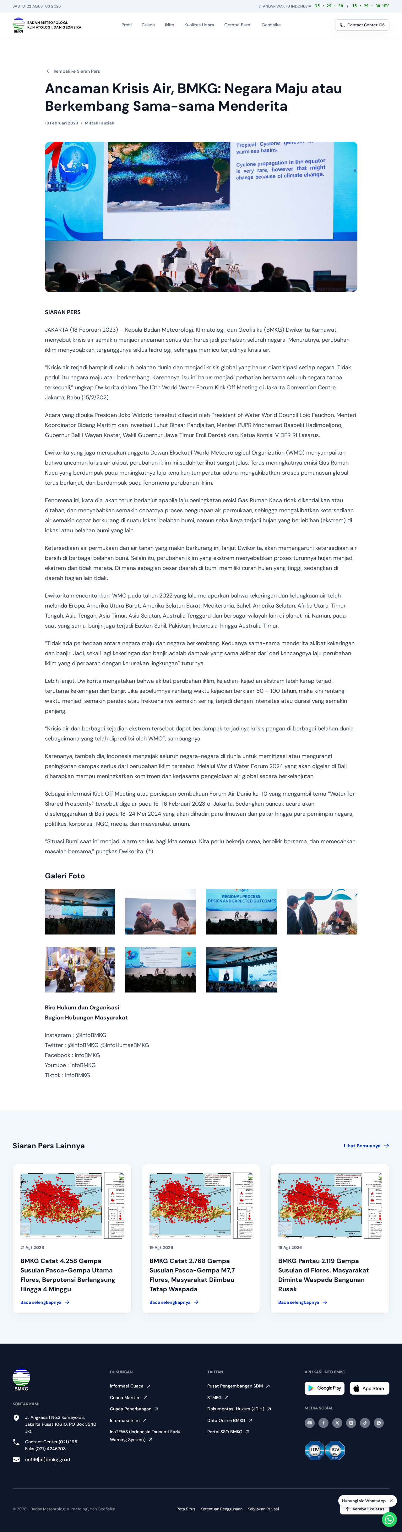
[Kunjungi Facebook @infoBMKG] (323, 1423)
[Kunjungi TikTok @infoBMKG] (365, 1423)
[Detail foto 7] (241, 969)
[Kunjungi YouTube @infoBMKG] (310, 1423)
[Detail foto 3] (241, 911)
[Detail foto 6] (160, 969)
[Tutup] (391, 1501)
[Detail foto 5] (80, 969)
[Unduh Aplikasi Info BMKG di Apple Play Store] (369, 1388)
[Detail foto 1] (80, 911)
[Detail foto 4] (322, 911)
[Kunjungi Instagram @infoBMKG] (351, 1423)
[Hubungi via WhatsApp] (389, 1519)
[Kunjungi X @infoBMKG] (337, 1423)
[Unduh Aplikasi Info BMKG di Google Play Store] (325, 1388)
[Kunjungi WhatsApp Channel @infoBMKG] (379, 1423)
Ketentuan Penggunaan (221, 1509)
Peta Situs (186, 1509)
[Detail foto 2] (160, 911)
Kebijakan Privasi (263, 1509)
